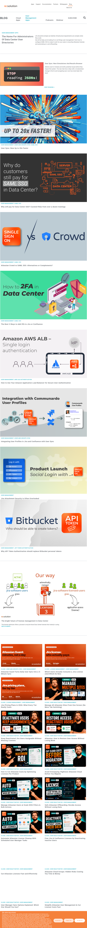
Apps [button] (32, 4)
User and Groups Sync (22, 145)
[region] (43, 919)
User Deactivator (56, 702)
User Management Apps (30, 18)
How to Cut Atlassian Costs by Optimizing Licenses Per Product (18, 773)
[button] (43, 594)
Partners (55, 4)
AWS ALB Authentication (23, 379)
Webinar (59, 20)
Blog (70, 4)
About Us (69, 7)
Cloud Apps (18, 19)
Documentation (46, 4)
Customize (57, 920)
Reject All (68, 920)
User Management (7, 145)
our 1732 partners (11, 914)
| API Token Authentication (23, 548)
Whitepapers (63, 4)
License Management (57, 669)
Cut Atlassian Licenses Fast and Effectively (19, 874)
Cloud (3, 669)
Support (38, 4)
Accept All (79, 920)
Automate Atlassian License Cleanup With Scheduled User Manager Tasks (18, 839)
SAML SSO (34, 145)
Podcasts (49, 20)
